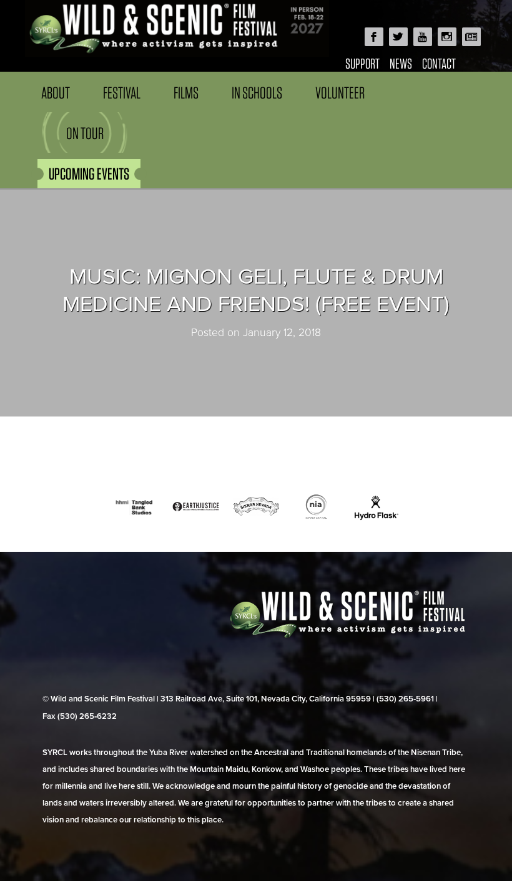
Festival (121, 92)
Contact (439, 63)
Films (186, 92)
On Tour (85, 133)
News (401, 63)
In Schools (257, 92)
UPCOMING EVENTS (89, 173)
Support (362, 63)
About (55, 92)
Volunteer (340, 92)
